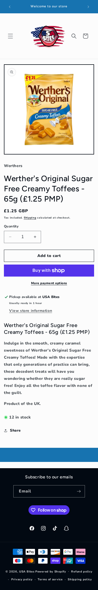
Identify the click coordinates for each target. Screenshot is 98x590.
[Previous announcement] (9, 7)
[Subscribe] (79, 491)
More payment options (49, 283)
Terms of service (50, 579)
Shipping (30, 218)
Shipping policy (80, 579)
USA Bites (26, 571)
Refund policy (81, 572)
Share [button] (15, 430)
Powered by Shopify (50, 571)
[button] (10, 36)
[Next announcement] (88, 7)
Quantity (11, 226)
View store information (30, 310)
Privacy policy (22, 579)
